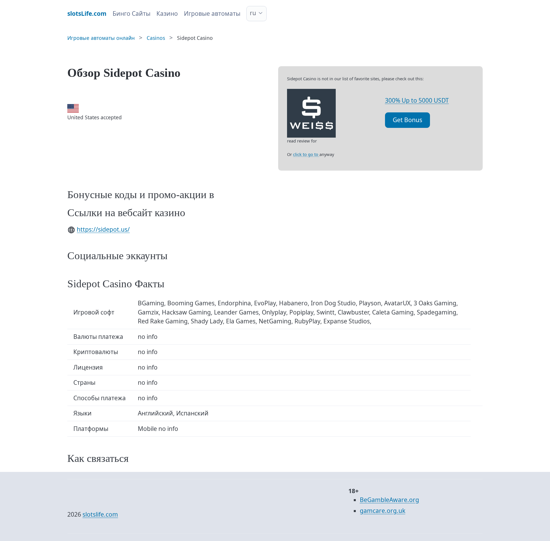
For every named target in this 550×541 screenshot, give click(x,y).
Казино (167, 13)
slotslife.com (100, 514)
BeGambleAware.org (389, 500)
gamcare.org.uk (382, 511)
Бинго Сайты (131, 13)
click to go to (306, 154)
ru (253, 13)
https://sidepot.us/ (103, 229)
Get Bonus (407, 120)
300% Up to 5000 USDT (417, 100)
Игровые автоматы (212, 13)
